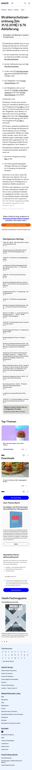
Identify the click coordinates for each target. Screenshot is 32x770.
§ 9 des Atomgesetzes (15, 82)
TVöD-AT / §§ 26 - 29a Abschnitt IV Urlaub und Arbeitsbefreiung (16, 243)
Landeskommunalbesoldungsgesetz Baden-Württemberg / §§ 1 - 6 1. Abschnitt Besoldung (15, 266)
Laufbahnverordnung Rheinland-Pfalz (14, 393)
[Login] (29, 3)
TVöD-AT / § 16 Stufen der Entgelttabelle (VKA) (15, 258)
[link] (3, 10)
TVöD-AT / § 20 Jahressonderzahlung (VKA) (14, 275)
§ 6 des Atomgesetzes (16, 65)
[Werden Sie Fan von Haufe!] (2, 732)
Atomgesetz (23, 116)
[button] (16, 225)
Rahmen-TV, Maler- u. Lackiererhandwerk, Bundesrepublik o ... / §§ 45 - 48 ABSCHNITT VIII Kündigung (16, 314)
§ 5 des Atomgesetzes (16, 58)
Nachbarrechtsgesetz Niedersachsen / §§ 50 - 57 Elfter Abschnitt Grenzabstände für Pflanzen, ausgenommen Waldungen (16, 345)
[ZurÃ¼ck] (23, 455)
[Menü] (12, 3)
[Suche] (25, 3)
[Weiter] (27, 455)
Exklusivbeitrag (8, 449)
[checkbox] (4, 581)
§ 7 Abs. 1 (20, 107)
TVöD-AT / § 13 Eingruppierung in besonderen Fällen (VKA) (16, 323)
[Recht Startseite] (5, 3)
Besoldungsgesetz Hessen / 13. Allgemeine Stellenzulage (16, 330)
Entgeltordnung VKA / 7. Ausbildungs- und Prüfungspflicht (16, 292)
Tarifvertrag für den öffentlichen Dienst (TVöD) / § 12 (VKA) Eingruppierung (15, 250)
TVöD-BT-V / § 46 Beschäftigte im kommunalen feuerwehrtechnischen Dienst (16, 400)
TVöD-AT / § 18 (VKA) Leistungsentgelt (14, 299)
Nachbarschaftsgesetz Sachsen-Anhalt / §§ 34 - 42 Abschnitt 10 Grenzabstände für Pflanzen (16, 283)
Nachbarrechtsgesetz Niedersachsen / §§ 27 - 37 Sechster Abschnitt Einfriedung (15, 306)
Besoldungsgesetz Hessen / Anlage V (14, 337)
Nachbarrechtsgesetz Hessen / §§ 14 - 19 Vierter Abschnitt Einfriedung (15, 377)
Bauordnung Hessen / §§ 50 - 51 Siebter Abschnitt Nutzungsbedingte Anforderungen (15, 385)
